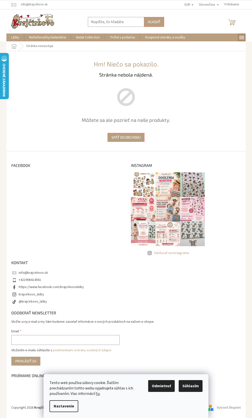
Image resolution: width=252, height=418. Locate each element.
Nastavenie (64, 406)
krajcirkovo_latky (31, 294)
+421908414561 (30, 279)
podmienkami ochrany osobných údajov (82, 350)
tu (98, 393)
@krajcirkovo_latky (33, 301)
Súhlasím (190, 386)
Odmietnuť (161, 386)
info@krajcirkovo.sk (33, 272)
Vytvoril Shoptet (229, 407)
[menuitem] (15, 37)
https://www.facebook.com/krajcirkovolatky (51, 287)
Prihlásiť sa (25, 361)
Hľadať (154, 22)
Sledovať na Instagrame (171, 253)
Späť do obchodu (126, 137)
